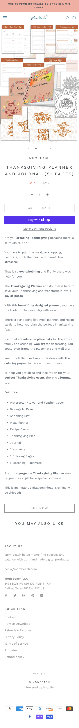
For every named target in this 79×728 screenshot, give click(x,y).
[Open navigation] (5, 17)
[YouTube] (41, 595)
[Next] (50, 148)
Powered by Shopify (39, 687)
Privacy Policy (14, 637)
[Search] (67, 17)
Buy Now (39, 508)
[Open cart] (74, 17)
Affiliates (10, 650)
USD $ (38, 673)
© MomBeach (39, 682)
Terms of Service (16, 643)
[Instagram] (23, 595)
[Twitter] (14, 595)
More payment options (39, 228)
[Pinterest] (32, 595)
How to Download (17, 623)
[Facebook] (5, 595)
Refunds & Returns (17, 630)
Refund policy (14, 657)
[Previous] (28, 148)
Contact (10, 617)
